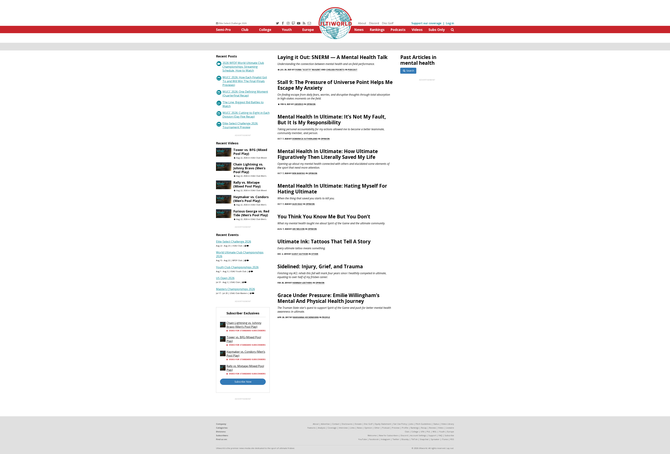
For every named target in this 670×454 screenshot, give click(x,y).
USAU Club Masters (239, 293)
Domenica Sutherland (304, 138)
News (359, 29)
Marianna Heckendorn (306, 317)
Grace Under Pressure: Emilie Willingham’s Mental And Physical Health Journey (328, 298)
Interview (343, 427)
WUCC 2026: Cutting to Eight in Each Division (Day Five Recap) (246, 115)
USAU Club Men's (258, 176)
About (362, 23)
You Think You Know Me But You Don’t (323, 216)
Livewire (450, 427)
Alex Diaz (297, 204)
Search (410, 70)
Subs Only (437, 29)
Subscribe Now (242, 381)
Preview (396, 427)
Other (314, 254)
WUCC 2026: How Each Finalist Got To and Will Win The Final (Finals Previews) (244, 81)
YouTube (362, 439)
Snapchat (424, 439)
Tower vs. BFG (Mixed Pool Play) (250, 152)
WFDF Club (237, 260)
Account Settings (418, 435)
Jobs (411, 424)
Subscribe (449, 435)
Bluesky (405, 439)
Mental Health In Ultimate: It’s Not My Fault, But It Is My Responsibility (331, 119)
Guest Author (300, 254)
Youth (287, 29)
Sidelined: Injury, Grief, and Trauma (320, 266)
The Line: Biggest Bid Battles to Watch (243, 104)
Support (432, 435)
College (265, 29)
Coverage (332, 427)
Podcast (352, 69)
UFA (422, 431)
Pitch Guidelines (423, 424)
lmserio (298, 104)
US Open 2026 (225, 278)
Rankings (377, 29)
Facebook (374, 439)
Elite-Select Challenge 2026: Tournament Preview (240, 125)
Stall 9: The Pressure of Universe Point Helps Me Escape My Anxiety (335, 85)
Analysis (321, 427)
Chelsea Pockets (335, 69)
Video (441, 427)
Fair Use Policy (400, 424)
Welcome (372, 435)
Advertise (325, 424)
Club (244, 29)
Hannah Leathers (302, 282)
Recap (424, 427)
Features (311, 427)
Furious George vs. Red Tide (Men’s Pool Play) (251, 213)
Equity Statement (383, 424)
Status (436, 424)
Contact (335, 424)
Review (432, 427)
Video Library (447, 424)
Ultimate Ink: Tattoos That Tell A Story (324, 241)
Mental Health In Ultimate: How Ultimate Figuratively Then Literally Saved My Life (327, 154)
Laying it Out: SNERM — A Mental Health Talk (332, 57)
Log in (450, 23)
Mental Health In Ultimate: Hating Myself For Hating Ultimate (332, 188)
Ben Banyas (298, 173)
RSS (452, 439)
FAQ (440, 435)
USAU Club (237, 245)
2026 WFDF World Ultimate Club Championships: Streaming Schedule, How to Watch (243, 66)
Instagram (385, 439)
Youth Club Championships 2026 (237, 267)
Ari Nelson (298, 229)
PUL (428, 431)
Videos (417, 29)
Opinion (311, 104)
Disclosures (347, 424)
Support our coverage (426, 23)
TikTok (414, 439)
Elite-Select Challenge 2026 (232, 23)
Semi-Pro (223, 29)
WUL (435, 431)
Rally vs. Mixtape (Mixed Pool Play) (246, 184)
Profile (326, 317)
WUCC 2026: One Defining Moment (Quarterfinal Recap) (245, 93)
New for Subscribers (388, 435)
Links (352, 427)
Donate (358, 424)
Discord (374, 23)
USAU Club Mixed (258, 157)
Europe (308, 29)
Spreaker (435, 439)
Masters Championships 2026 (235, 289)
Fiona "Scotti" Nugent (308, 69)
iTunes (445, 439)
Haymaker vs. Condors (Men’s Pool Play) (251, 199)
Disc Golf (387, 23)
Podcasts (397, 29)
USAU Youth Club (238, 271)
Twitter (395, 439)
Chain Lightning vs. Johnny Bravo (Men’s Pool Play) (249, 168)
